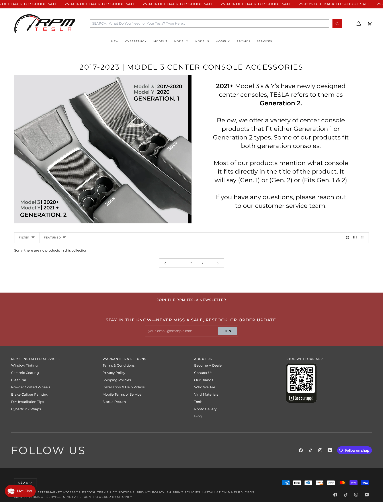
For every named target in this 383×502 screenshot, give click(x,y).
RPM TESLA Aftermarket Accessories (52, 492)
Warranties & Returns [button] (124, 359)
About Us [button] (203, 359)
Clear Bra (18, 380)
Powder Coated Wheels (30, 387)
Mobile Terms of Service (122, 395)
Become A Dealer (208, 365)
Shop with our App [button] (304, 359)
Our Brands (203, 380)
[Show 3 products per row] (355, 237)
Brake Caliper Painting (29, 395)
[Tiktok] (310, 450)
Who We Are (204, 387)
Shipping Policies (117, 380)
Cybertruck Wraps (26, 409)
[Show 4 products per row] (364, 237)
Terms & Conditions (119, 365)
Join (227, 331)
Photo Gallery (205, 409)
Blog (198, 416)
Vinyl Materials (206, 395)
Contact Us (203, 373)
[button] (115, 41)
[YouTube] (330, 450)
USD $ (23, 482)
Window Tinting (24, 365)
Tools (198, 402)
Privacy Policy (114, 373)
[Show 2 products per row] (347, 237)
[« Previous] (165, 263)
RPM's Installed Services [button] (35, 359)
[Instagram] (320, 450)
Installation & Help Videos (124, 387)
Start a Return (114, 402)
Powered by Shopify (112, 496)
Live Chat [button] (24, 491)
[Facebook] (300, 450)
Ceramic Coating (25, 373)
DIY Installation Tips (27, 402)
